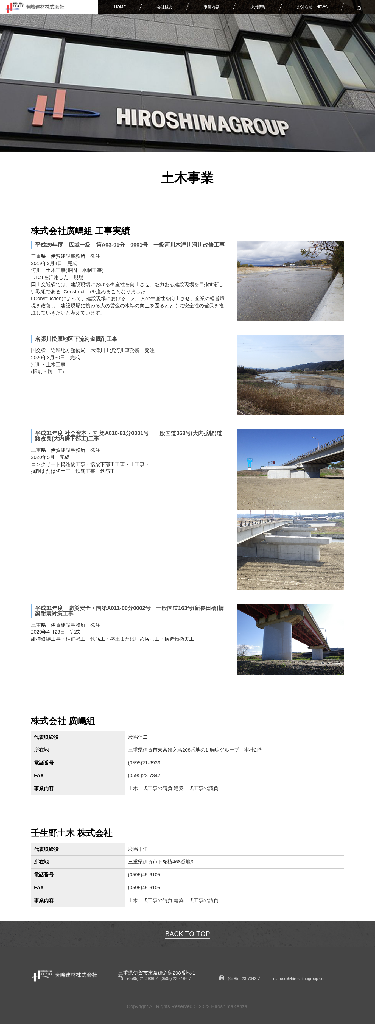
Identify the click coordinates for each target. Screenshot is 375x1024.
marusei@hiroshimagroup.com (300, 978)
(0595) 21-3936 (140, 978)
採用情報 (258, 7)
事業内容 (211, 7)
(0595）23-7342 (242, 978)
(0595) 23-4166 (174, 978)
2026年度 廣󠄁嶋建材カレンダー (319, 22)
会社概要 (164, 7)
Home (120, 7)
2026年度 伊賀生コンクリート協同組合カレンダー (319, 37)
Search (359, 8)
